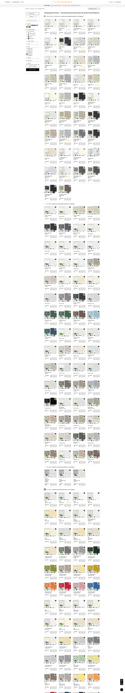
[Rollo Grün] (37, 25)
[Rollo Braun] (26, 27)
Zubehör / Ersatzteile (33, 66)
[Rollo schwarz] (29, 27)
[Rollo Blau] (35, 25)
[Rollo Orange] (31, 25)
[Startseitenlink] (62, 2)
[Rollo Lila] (34, 25)
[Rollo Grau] (28, 27)
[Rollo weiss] (26, 25)
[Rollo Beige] (28, 25)
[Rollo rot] (32, 25)
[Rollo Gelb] (29, 25)
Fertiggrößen (31, 16)
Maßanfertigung (31, 13)
